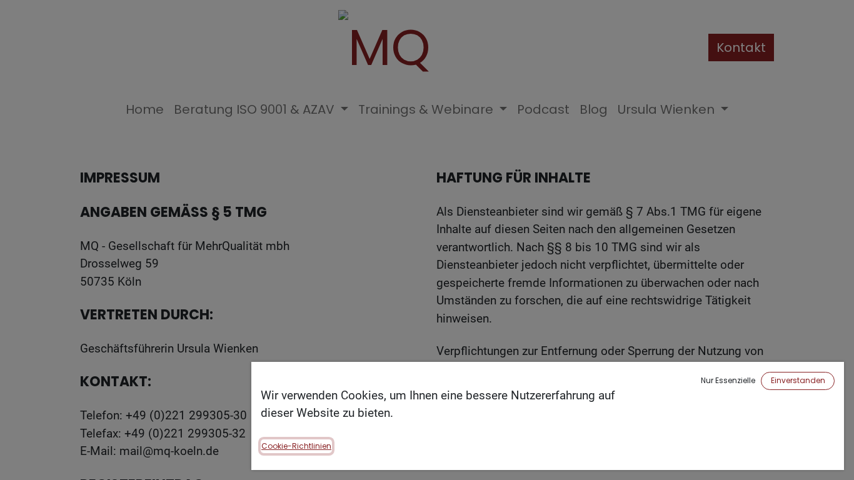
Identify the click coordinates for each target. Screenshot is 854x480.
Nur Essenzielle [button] (728, 380)
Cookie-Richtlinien (296, 446)
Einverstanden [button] (798, 380)
